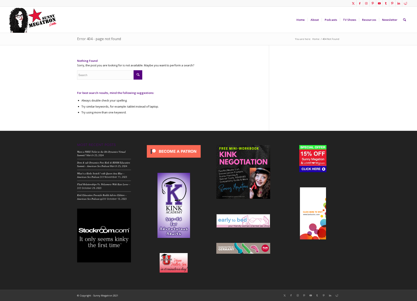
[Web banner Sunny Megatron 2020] (32, 20)
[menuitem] (301, 20)
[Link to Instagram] (366, 3)
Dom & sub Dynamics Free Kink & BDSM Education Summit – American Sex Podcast (103, 164)
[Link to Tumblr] (386, 3)
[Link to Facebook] (360, 3)
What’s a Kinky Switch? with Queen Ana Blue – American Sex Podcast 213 (100, 175)
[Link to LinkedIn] (399, 3)
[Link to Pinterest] (373, 3)
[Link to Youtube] (379, 3)
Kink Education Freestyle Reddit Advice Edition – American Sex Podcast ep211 (102, 196)
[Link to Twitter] (353, 3)
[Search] (404, 20)
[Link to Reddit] (405, 3)
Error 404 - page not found (99, 38)
